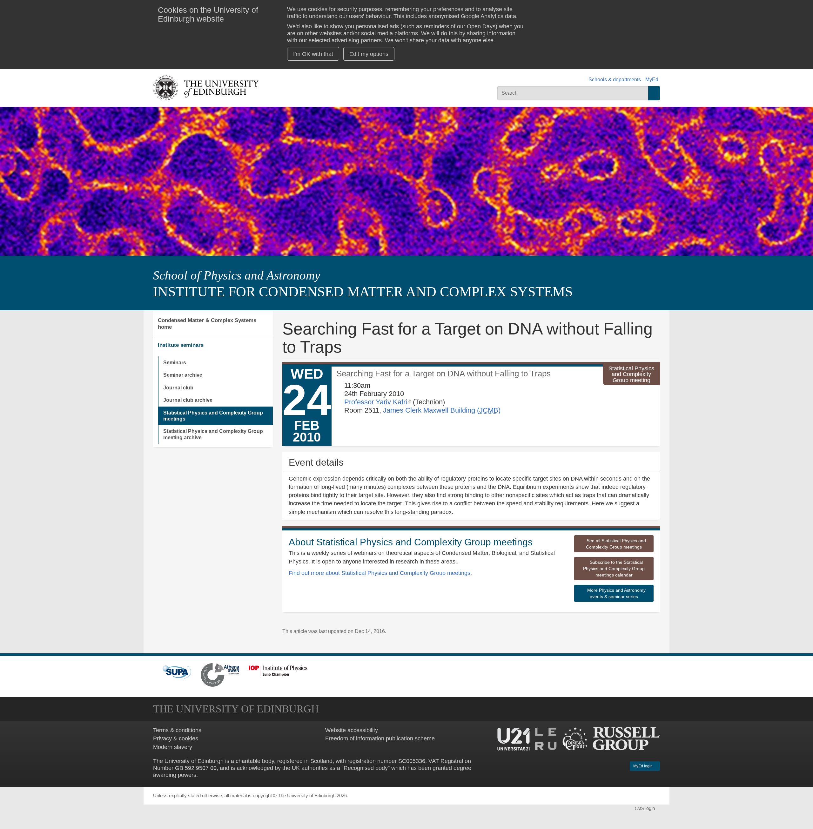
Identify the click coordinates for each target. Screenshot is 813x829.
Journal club (178, 387)
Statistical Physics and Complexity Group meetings (213, 415)
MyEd (651, 79)
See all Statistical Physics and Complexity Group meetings (615, 543)
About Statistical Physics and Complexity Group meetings (411, 542)
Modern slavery (172, 747)
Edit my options (368, 54)
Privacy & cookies (175, 738)
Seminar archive (182, 375)
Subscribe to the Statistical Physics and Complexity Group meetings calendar (614, 568)
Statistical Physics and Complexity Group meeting (631, 374)
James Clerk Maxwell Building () (442, 410)
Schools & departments (614, 79)
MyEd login (643, 766)
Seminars (174, 362)
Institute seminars (181, 345)
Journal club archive (187, 400)
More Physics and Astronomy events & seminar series (616, 593)
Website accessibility (351, 730)
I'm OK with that (313, 54)
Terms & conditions (177, 730)
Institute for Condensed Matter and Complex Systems (363, 292)
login (645, 808)
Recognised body (366, 768)
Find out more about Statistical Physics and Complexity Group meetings (379, 573)
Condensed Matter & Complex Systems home (207, 323)
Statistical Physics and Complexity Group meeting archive (213, 434)
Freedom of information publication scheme (380, 738)
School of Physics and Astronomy (236, 275)
